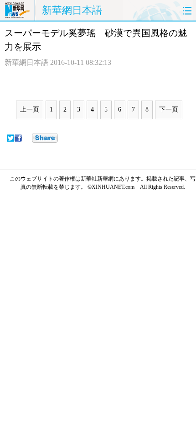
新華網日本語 (72, 10)
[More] (45, 138)
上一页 (29, 109)
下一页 (168, 109)
